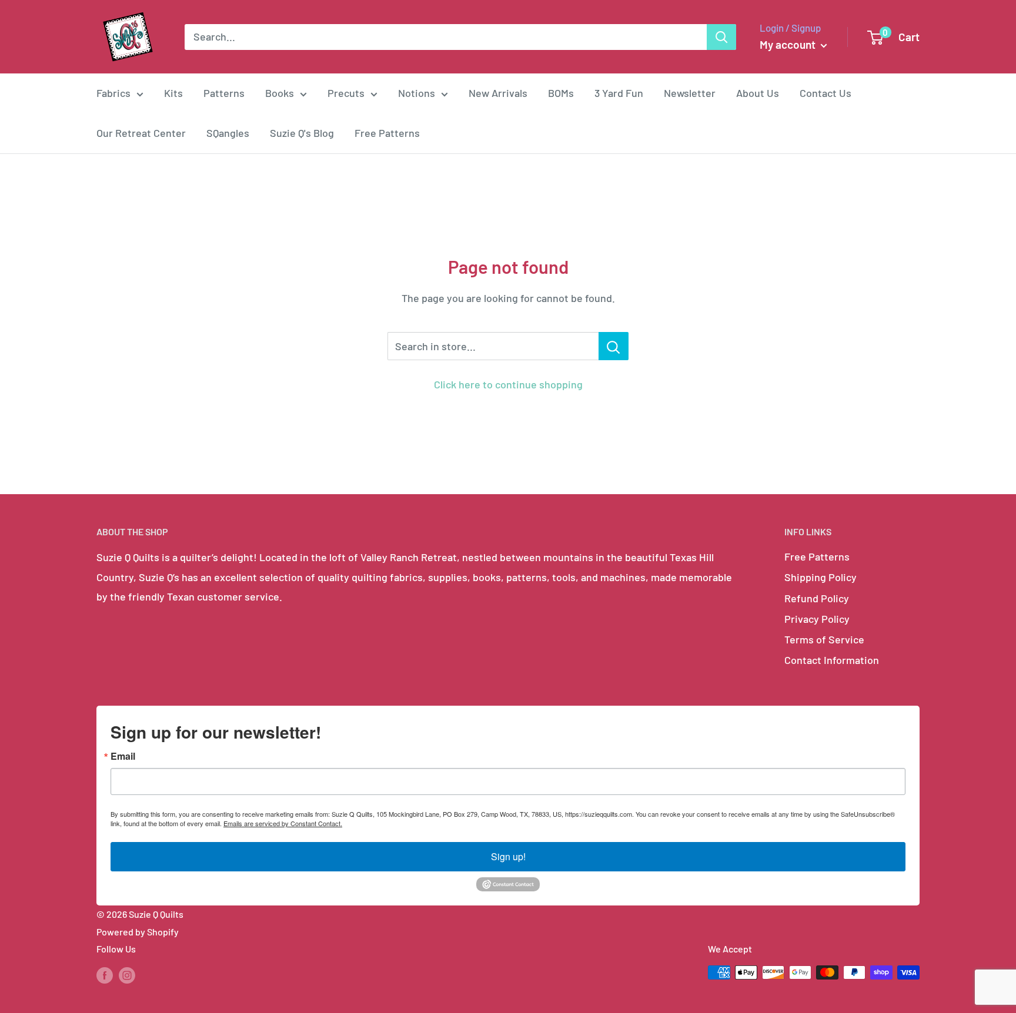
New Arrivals (498, 92)
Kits (173, 92)
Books (279, 92)
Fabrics (113, 92)
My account (789, 44)
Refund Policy (816, 598)
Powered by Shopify (137, 931)
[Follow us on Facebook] (104, 974)
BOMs (561, 92)
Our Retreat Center (141, 132)
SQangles (227, 132)
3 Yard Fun (618, 92)
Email (123, 756)
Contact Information (831, 659)
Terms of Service (824, 639)
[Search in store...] (614, 346)
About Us (757, 92)
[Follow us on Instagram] (127, 974)
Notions (416, 92)
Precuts (346, 92)
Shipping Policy (820, 577)
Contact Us (825, 92)
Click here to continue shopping (508, 384)
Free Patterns (387, 132)
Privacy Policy (817, 618)
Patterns (224, 92)
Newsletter (690, 92)
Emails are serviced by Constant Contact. (282, 823)
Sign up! (508, 856)
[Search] (721, 37)
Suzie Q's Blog (302, 132)
